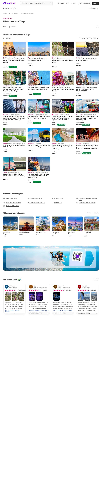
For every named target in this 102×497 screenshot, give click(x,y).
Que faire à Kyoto (24, 232)
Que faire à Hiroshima (55, 233)
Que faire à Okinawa (87, 233)
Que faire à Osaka (41, 232)
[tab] (4, 26)
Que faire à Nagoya (6, 233)
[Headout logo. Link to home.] (9, 3)
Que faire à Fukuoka (71, 233)
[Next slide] (97, 26)
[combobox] (36, 3)
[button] (9, 8)
